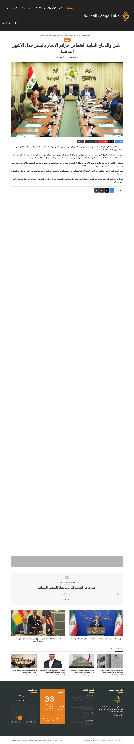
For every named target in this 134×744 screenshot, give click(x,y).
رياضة (22, 7)
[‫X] (119, 715)
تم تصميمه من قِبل (86, 740)
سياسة (70, 8)
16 (12, 713)
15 (16, 713)
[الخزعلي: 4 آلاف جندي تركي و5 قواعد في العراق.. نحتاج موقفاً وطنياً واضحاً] (52, 661)
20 (23, 717)
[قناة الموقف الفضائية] (104, 15)
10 (34, 713)
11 (31, 713)
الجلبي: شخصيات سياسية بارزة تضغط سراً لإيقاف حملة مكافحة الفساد (82, 671)
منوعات (6, 7)
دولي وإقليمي (50, 7)
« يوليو (35, 731)
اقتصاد (38, 7)
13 (23, 713)
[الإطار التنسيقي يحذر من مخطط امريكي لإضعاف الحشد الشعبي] (24, 661)
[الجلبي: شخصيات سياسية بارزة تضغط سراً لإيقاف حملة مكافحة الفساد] (81, 661)
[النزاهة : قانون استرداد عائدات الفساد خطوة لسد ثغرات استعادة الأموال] (110, 661)
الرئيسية (89, 35)
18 (31, 717)
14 (19, 713)
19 (27, 717)
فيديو (15, 7)
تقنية (30, 7)
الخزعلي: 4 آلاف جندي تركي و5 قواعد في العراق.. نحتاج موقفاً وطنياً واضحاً (52, 671)
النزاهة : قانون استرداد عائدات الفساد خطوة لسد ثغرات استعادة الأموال (111, 671)
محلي (61, 7)
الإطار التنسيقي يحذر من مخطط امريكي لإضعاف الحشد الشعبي (24, 671)
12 (27, 713)
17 (34, 717)
